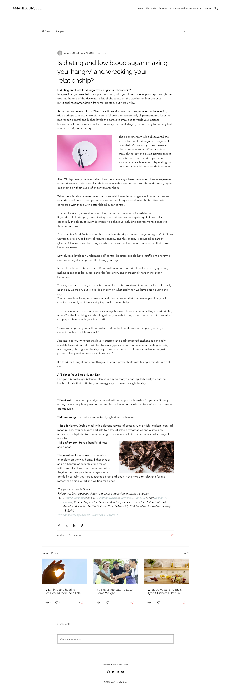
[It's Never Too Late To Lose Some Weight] (115, 571)
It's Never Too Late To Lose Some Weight (115, 591)
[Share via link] (81, 525)
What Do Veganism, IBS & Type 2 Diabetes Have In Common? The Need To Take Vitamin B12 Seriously (165, 591)
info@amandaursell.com (115, 664)
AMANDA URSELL (27, 8)
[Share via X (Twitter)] (66, 525)
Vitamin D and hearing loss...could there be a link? (63, 591)
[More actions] (172, 53)
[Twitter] (113, 671)
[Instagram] (108, 671)
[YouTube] (122, 671)
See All (185, 552)
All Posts (46, 31)
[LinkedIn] (117, 671)
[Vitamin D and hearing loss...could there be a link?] (64, 571)
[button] (185, 31)
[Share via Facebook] (58, 525)
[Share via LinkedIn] (74, 525)
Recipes (60, 31)
